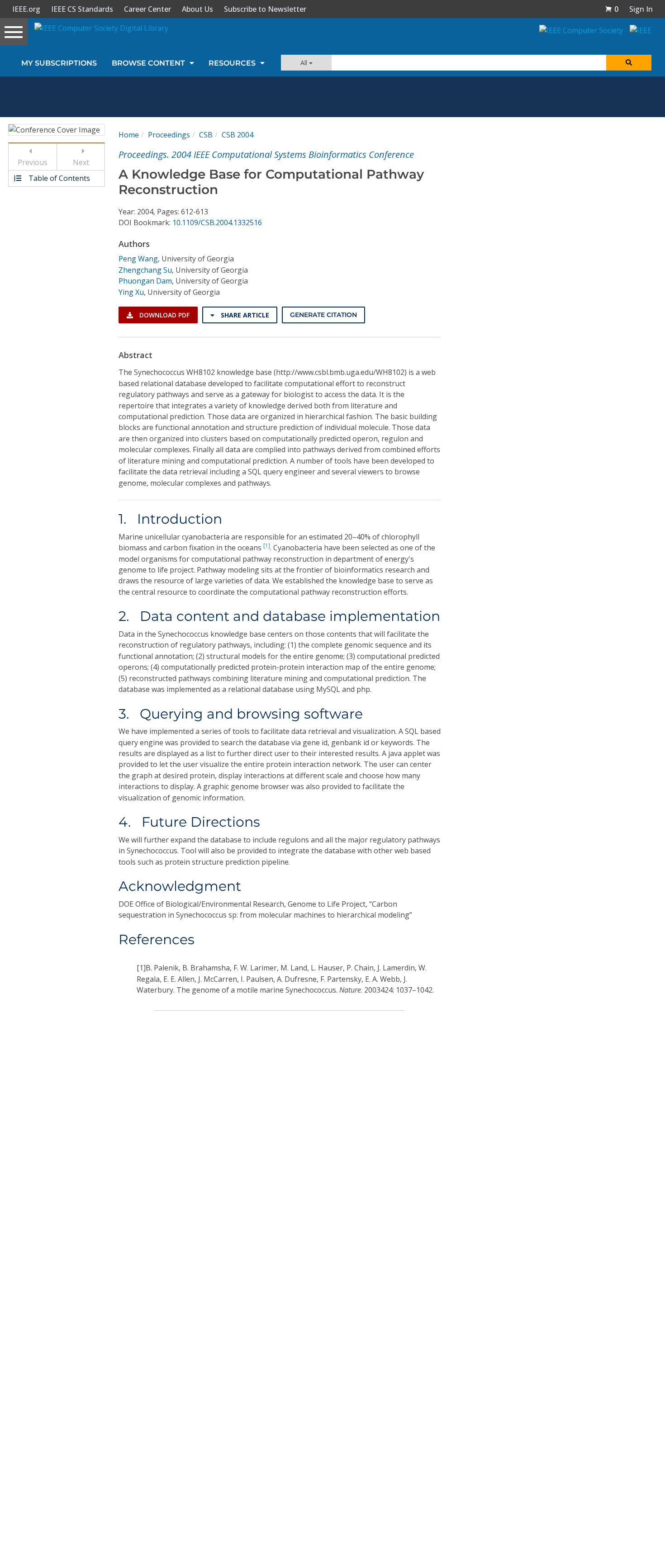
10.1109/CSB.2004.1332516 (217, 222)
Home (129, 135)
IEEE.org (26, 9)
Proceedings (169, 135)
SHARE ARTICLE (244, 315)
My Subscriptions (59, 63)
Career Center (147, 9)
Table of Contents (58, 178)
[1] (266, 545)
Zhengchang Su (145, 270)
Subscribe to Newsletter (265, 9)
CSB (206, 135)
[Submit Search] (628, 63)
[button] (611, 9)
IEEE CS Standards (82, 9)
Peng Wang (138, 259)
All (304, 62)
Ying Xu (131, 292)
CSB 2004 (237, 135)
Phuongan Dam (145, 281)
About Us (197, 9)
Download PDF (164, 315)
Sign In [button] (641, 9)
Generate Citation (323, 315)
